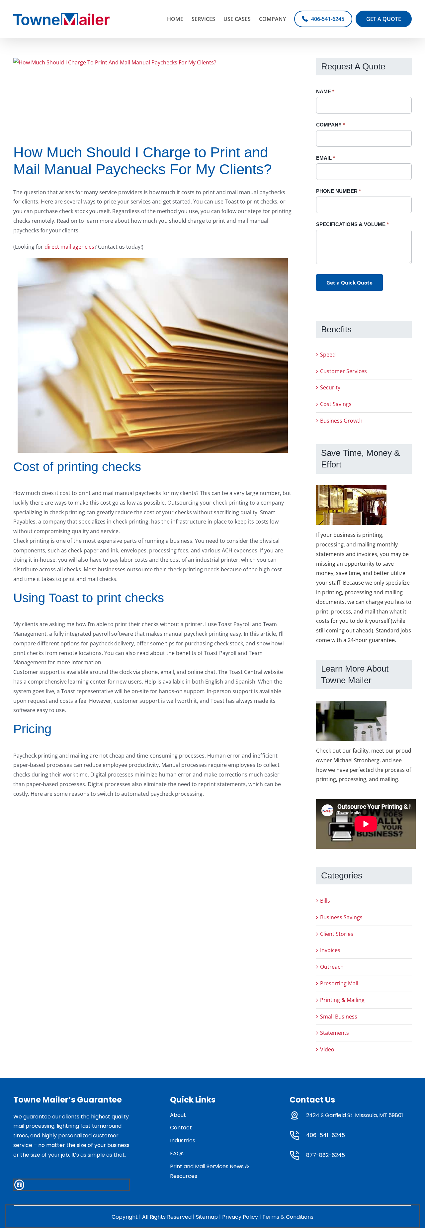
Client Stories (336, 934)
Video (327, 1049)
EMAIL (325, 158)
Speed (328, 354)
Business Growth (341, 420)
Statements (334, 1032)
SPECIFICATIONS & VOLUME (352, 224)
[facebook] (19, 1185)
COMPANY (330, 124)
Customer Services (343, 371)
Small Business (338, 1016)
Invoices (330, 950)
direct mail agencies (69, 246)
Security (330, 387)
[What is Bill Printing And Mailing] (114, 96)
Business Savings (341, 917)
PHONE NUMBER (338, 191)
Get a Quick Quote (349, 282)
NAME (325, 91)
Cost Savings (336, 404)
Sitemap (207, 1217)
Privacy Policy (240, 1217)
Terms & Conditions (287, 1217)
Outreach (332, 966)
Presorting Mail (339, 983)
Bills (325, 900)
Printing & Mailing (342, 1000)
